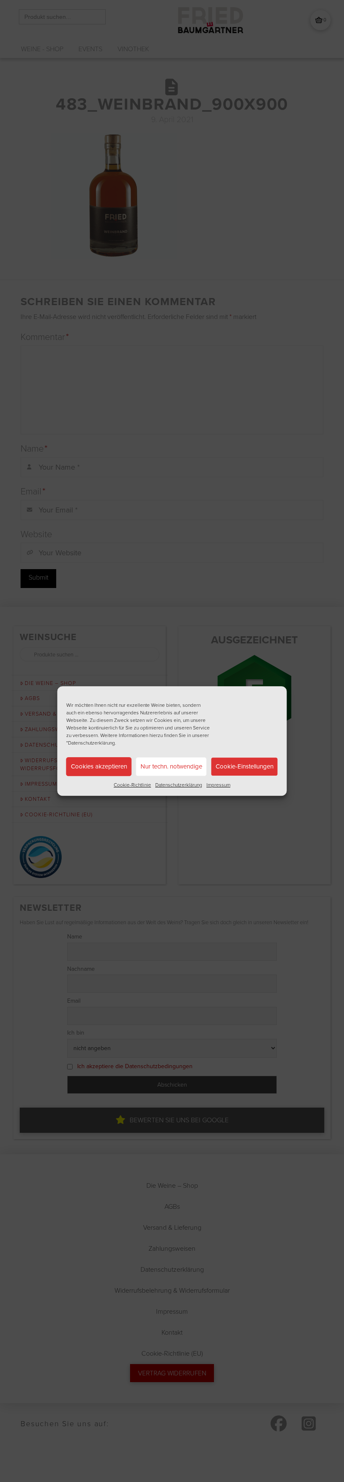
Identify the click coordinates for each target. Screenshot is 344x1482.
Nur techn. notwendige (171, 766)
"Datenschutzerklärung (90, 743)
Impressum (218, 785)
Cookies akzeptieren (99, 766)
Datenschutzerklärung (178, 785)
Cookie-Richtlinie (132, 785)
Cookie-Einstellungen (245, 766)
